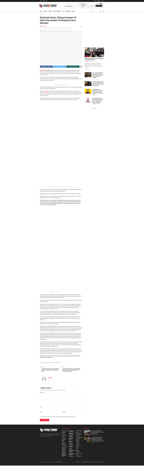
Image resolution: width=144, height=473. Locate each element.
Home (41, 11)
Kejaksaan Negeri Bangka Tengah (72, 450)
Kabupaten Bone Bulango (71, 431)
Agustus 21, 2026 (92, 61)
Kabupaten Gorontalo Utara (71, 438)
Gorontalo (48, 27)
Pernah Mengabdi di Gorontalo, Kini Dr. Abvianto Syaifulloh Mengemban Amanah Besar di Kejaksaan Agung (97, 92)
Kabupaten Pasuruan (71, 444)
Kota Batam (71, 456)
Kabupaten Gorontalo (71, 436)
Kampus (70, 448)
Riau (77, 449)
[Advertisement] (93, 24)
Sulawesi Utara (79, 453)
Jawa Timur (64, 447)
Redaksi (82, 461)
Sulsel (77, 454)
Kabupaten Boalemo (64, 449)
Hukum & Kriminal (56, 11)
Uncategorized (69, 27)
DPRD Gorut (64, 435)
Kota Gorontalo (79, 430)
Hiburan (52, 27)
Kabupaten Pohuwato (71, 446)
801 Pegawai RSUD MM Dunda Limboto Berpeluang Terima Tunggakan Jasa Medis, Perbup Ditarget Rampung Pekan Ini (97, 101)
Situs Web (64, 411)
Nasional (45, 11)
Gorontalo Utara (64, 440)
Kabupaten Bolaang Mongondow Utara (64, 455)
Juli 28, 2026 (95, 104)
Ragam (73, 11)
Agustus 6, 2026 (95, 86)
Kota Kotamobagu (78, 433)
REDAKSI (44, 26)
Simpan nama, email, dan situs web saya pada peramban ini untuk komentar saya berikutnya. (58, 416)
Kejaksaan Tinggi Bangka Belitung (71, 454)
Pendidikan (68, 11)
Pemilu (77, 443)
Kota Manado (78, 434)
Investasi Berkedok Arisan (47, 362)
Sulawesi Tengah (77, 451)
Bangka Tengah (65, 430)
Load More (94, 108)
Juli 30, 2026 (95, 95)
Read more (87, 69)
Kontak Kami (87, 461)
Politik (63, 11)
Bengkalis (64, 432)
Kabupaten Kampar (71, 442)
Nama (41, 406)
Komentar (42, 392)
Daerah (50, 11)
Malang (77, 440)
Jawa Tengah (64, 445)
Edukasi (45, 27)
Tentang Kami (78, 461)
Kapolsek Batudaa (56, 362)
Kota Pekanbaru (79, 437)
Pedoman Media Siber (100, 461)
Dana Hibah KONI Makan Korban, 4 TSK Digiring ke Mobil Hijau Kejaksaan (97, 432)
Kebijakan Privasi (93, 461)
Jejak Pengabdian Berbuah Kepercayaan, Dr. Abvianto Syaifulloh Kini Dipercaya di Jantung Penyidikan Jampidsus (97, 75)
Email (41, 411)
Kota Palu (78, 436)
